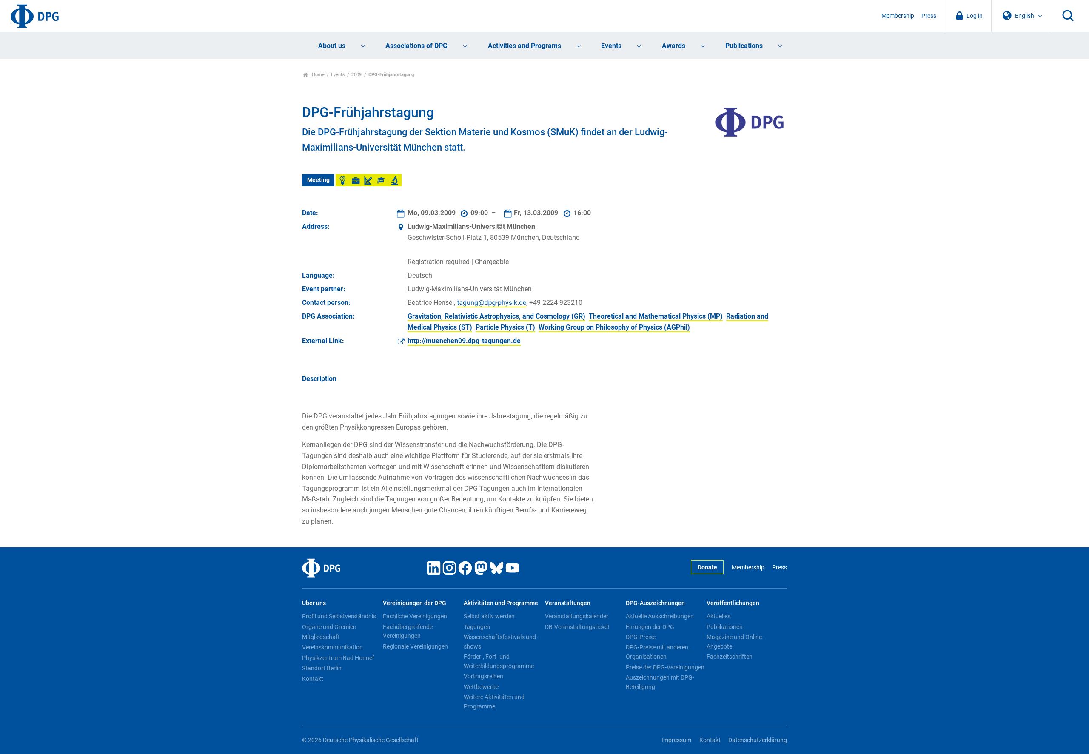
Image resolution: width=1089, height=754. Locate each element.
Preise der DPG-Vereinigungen (665, 667)
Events (611, 46)
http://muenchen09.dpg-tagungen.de (464, 341)
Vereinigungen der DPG (414, 603)
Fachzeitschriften (730, 656)
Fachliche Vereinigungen (415, 616)
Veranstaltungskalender (576, 616)
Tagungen (477, 626)
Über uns (314, 603)
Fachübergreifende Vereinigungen (408, 631)
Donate (707, 567)
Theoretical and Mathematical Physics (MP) (656, 316)
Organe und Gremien (329, 626)
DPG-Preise (641, 637)
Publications (744, 46)
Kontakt (312, 678)
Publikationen (725, 626)
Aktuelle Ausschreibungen (660, 616)
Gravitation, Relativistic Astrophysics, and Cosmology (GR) (496, 316)
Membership (897, 16)
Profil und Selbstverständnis (339, 616)
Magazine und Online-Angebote (735, 642)
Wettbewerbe (481, 686)
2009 (356, 74)
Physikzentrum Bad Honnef (338, 657)
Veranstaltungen (567, 603)
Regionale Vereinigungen (415, 646)
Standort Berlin (322, 668)
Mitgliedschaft (321, 637)
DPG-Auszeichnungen (655, 603)
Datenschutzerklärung (757, 740)
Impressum (676, 740)
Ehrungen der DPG (650, 626)
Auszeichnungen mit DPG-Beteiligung (660, 682)
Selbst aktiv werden (489, 616)
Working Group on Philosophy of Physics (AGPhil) (614, 327)
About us (331, 46)
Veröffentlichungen (733, 603)
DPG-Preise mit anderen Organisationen (657, 652)
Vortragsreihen (483, 676)
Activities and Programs (524, 46)
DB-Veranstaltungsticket (577, 626)
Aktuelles (718, 616)
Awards (673, 46)
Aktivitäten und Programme (501, 603)
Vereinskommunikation (332, 647)
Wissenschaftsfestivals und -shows (501, 642)
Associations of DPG (416, 46)
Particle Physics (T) (505, 327)
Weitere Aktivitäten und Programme (494, 702)
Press (928, 16)
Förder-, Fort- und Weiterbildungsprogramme (499, 661)
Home (318, 74)
